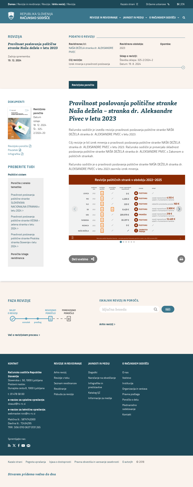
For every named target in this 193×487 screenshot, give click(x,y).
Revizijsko (18, 146)
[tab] (121, 242)
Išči (167, 309)
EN (183, 4)
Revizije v (62, 377)
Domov (11, 4)
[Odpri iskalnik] (184, 17)
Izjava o (60, 462)
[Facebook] (19, 445)
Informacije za (100, 398)
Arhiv (106, 324)
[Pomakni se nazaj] (75, 209)
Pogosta (36, 462)
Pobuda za (64, 394)
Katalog (94, 392)
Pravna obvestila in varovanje (96, 462)
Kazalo (15, 462)
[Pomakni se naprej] (179, 209)
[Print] (181, 259)
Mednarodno (129, 407)
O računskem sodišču (162, 17)
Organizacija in (134, 388)
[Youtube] (23, 445)
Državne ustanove (156, 4)
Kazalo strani (127, 4)
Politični (17, 174)
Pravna (131, 394)
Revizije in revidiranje (104, 17)
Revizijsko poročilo (83, 85)
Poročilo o (130, 399)
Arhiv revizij (58, 4)
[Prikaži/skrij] (183, 68)
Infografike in (95, 385)
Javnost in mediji (133, 17)
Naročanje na (102, 377)
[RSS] (9, 445)
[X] (14, 445)
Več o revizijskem (23, 335)
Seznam (65, 383)
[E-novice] (28, 445)
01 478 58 (17, 394)
